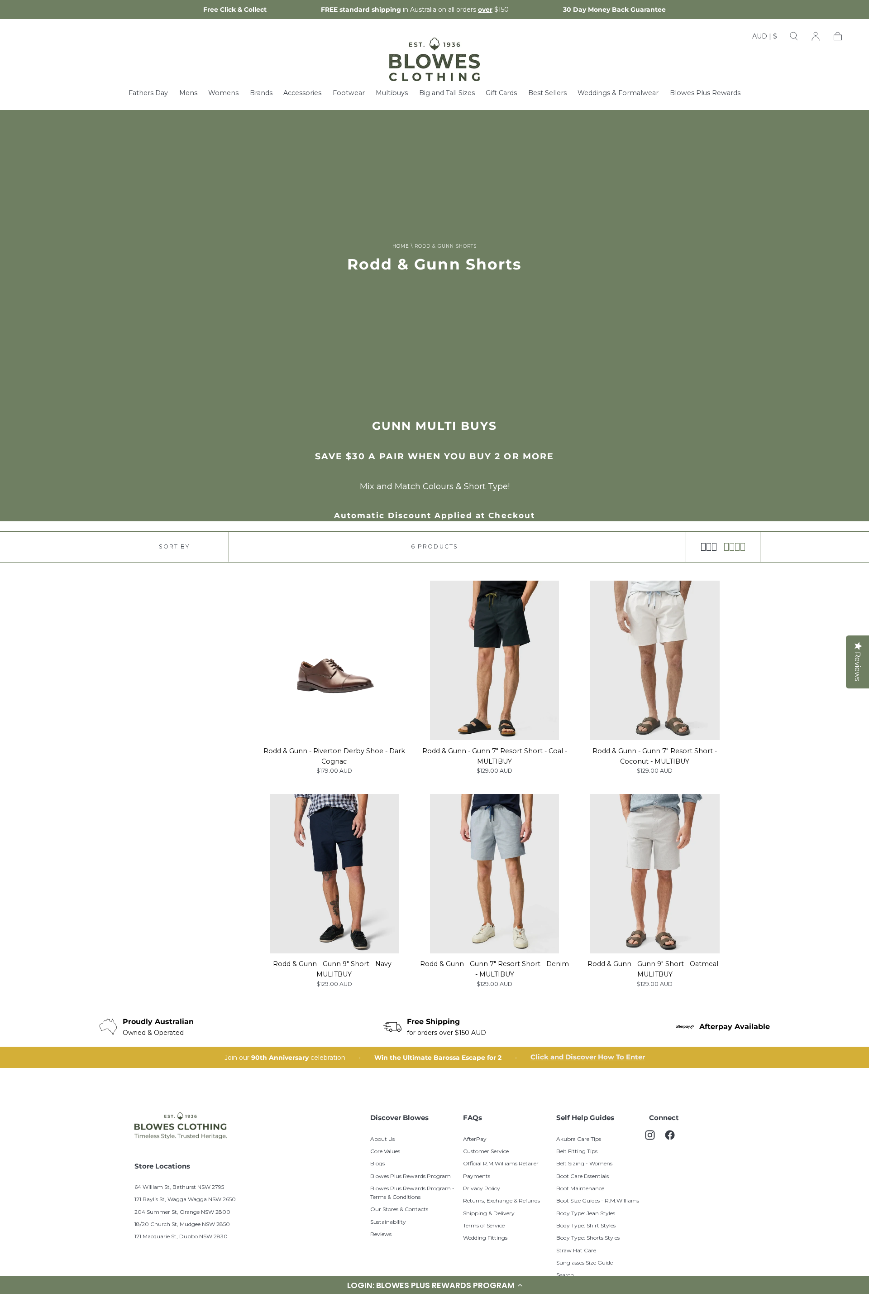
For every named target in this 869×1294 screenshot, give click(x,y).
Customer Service (486, 1151)
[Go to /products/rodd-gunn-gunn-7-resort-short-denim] (494, 873)
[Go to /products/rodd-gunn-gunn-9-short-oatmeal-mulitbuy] (655, 873)
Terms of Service (484, 1225)
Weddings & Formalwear (618, 93)
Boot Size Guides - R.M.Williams (597, 1200)
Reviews (381, 1234)
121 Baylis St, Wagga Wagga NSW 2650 (185, 1199)
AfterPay (475, 1138)
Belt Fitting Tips (576, 1151)
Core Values (385, 1151)
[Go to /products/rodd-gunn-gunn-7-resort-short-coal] (494, 660)
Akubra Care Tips (578, 1138)
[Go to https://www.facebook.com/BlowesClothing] (674, 1140)
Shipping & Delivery (489, 1213)
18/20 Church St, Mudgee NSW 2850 (182, 1224)
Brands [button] (261, 93)
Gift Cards (501, 93)
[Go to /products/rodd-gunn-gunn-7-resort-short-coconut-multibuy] (655, 660)
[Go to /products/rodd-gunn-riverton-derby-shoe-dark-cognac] (334, 660)
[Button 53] (734, 547)
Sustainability (388, 1221)
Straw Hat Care (576, 1250)
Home (400, 246)
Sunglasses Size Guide (584, 1262)
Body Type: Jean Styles (585, 1213)
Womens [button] (223, 93)
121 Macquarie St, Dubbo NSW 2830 (181, 1236)
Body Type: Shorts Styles (588, 1237)
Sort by (174, 546)
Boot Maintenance (580, 1188)
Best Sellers (547, 93)
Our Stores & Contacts (399, 1209)
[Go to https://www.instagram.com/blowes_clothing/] (654, 1140)
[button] (764, 38)
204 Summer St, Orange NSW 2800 (182, 1211)
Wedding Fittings (485, 1237)
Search (565, 1274)
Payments (476, 1176)
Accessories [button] (302, 93)
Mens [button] (188, 93)
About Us (382, 1138)
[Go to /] (434, 59)
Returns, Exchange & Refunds (501, 1200)
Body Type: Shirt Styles (586, 1225)
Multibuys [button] (392, 93)
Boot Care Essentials (582, 1176)
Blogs (377, 1163)
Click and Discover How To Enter (587, 1057)
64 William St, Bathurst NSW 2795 (179, 1186)
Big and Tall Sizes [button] (447, 93)
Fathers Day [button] (148, 93)
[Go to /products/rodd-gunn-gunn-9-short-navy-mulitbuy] (334, 873)
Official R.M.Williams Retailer (501, 1163)
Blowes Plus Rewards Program (410, 1176)
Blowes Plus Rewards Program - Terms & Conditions (412, 1192)
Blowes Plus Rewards (705, 93)
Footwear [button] (349, 93)
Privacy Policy (481, 1188)
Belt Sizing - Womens (584, 1163)
